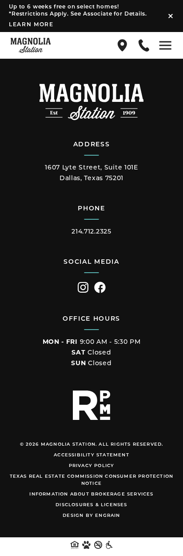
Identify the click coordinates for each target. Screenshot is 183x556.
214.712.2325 (91, 232)
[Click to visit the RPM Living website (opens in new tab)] (91, 405)
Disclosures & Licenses (91, 505)
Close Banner (170, 16)
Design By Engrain (91, 515)
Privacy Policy (92, 465)
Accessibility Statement (91, 455)
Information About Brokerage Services (91, 494)
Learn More (31, 25)
